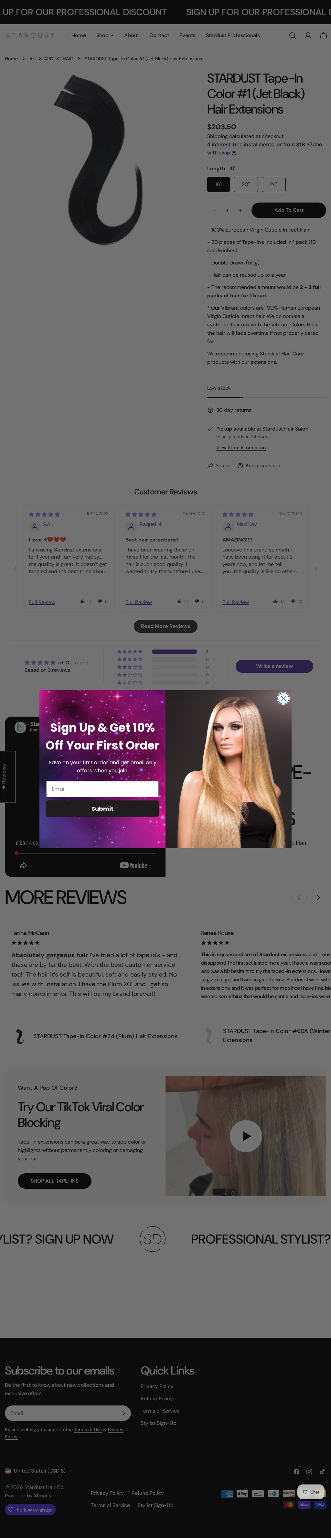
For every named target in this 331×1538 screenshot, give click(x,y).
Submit (102, 809)
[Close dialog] (283, 698)
